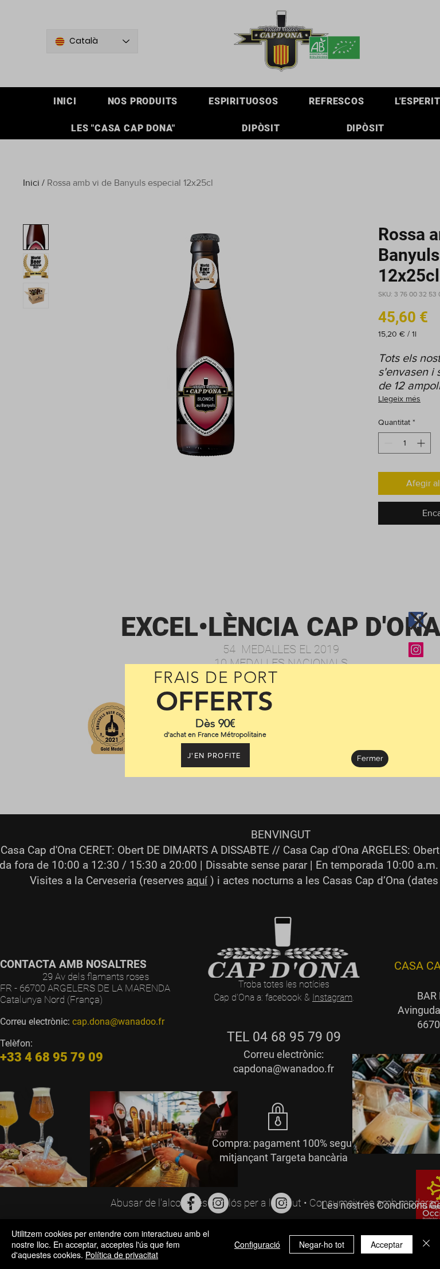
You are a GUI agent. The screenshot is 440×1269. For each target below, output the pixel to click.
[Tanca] (426, 1244)
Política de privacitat (121, 1254)
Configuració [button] (257, 1244)
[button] (418, 621)
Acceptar (387, 1244)
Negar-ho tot (321, 1244)
